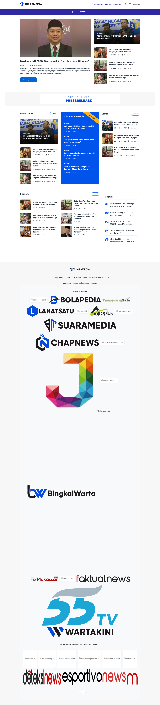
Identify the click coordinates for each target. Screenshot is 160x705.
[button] (126, 4)
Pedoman (77, 278)
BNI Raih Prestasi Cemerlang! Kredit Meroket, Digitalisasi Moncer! (122, 206)
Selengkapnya (29, 80)
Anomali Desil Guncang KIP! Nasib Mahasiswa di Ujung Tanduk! (45, 229)
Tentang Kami (57, 278)
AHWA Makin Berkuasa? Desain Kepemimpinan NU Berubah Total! (85, 229)
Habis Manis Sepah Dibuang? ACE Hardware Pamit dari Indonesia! (122, 215)
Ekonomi (82, 12)
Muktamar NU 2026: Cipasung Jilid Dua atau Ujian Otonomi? (54, 61)
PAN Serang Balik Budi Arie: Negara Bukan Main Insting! (124, 76)
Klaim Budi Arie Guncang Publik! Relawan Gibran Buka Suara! (122, 63)
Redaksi (105, 278)
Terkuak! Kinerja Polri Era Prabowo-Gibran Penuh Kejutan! (85, 216)
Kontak (67, 278)
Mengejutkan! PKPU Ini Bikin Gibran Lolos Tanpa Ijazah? (79, 141)
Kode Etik (87, 278)
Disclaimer (96, 278)
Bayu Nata (38, 65)
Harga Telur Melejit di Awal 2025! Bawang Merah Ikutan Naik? (121, 224)
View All (95, 194)
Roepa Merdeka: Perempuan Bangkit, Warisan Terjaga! (121, 50)
